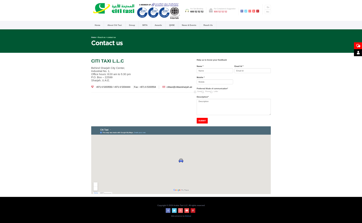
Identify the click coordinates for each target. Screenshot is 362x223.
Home (97, 25)
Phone (207, 91)
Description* (203, 97)
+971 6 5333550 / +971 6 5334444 (112, 87)
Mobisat (188, 216)
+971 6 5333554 (148, 87)
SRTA (144, 25)
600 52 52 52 (196, 11)
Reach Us (208, 25)
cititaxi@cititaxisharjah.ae (179, 87)
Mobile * (200, 77)
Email (199, 91)
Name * (200, 66)
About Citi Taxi (114, 25)
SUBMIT (202, 121)
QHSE (172, 25)
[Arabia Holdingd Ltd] (158, 11)
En (268, 7)
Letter (216, 91)
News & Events (189, 25)
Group (132, 25)
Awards (158, 25)
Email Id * (238, 66)
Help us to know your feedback (212, 60)
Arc (267, 12)
